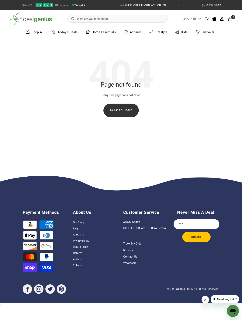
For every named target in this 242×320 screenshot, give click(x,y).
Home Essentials (104, 32)
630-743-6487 (131, 222)
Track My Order (132, 243)
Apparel (135, 32)
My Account (222, 19)
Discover (208, 32)
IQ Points (78, 234)
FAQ (75, 228)
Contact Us (130, 256)
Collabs (77, 265)
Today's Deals (68, 32)
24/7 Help (189, 20)
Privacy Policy (81, 240)
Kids (184, 32)
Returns (128, 250)
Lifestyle (161, 32)
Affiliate (77, 259)
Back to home (121, 110)
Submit (196, 236)
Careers (77, 253)
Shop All (38, 32)
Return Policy (80, 246)
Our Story (78, 222)
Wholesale (130, 263)
